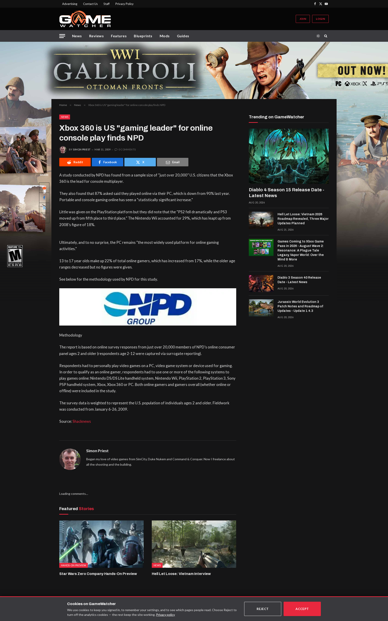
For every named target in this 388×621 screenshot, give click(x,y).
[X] (44, 208)
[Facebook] (44, 198)
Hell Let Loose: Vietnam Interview (181, 574)
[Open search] (326, 35)
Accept (302, 609)
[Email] (44, 218)
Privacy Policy (124, 4)
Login (320, 18)
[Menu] (62, 36)
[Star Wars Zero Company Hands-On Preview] (101, 544)
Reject (263, 609)
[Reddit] (44, 188)
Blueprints (143, 36)
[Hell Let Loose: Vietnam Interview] (194, 544)
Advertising (69, 4)
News (77, 36)
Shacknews (82, 421)
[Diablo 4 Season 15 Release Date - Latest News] (289, 156)
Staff (107, 4)
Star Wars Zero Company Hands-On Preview (98, 574)
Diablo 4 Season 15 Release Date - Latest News (286, 192)
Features (119, 36)
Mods (165, 36)
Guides (183, 36)
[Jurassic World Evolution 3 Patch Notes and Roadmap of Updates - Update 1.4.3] (261, 307)
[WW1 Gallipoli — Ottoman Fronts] (194, 70)
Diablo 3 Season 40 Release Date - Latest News (299, 280)
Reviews (96, 36)
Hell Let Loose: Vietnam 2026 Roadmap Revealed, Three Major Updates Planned (303, 219)
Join (303, 18)
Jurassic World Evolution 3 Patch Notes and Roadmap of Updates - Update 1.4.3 (300, 306)
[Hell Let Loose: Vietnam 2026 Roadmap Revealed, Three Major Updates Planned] (261, 220)
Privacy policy (165, 615)
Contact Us (90, 4)
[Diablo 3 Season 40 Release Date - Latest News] (261, 283)
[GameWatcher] (85, 18)
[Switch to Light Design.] (318, 36)
